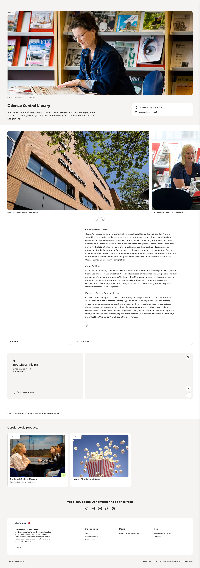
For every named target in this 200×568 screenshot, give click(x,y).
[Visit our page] (93, 508)
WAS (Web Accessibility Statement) (178, 561)
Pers (86, 533)
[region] (139, 376)
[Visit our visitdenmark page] (100, 508)
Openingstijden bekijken (149, 107)
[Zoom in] (188, 388)
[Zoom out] (188, 395)
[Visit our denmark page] (86, 508)
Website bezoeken (147, 112)
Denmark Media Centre (129, 533)
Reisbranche (89, 540)
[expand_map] (188, 357)
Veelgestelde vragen (162, 533)
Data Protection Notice (151, 561)
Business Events (91, 537)
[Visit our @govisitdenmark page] (107, 508)
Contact (157, 537)
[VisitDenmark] (23, 523)
